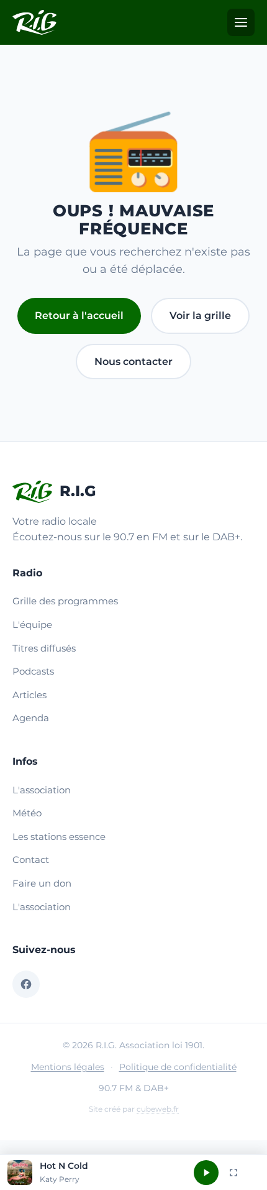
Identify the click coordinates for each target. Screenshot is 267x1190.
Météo (27, 813)
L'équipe (32, 624)
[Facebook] (26, 984)
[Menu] (241, 22)
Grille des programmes (65, 601)
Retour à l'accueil (79, 315)
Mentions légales (67, 1066)
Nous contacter (133, 361)
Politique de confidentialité (178, 1066)
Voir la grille (200, 315)
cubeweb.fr (158, 1109)
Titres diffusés (44, 648)
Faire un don (41, 883)
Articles (29, 695)
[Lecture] (206, 1172)
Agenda (30, 718)
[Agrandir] (233, 1173)
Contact (30, 859)
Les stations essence (59, 836)
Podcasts (33, 671)
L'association (41, 790)
